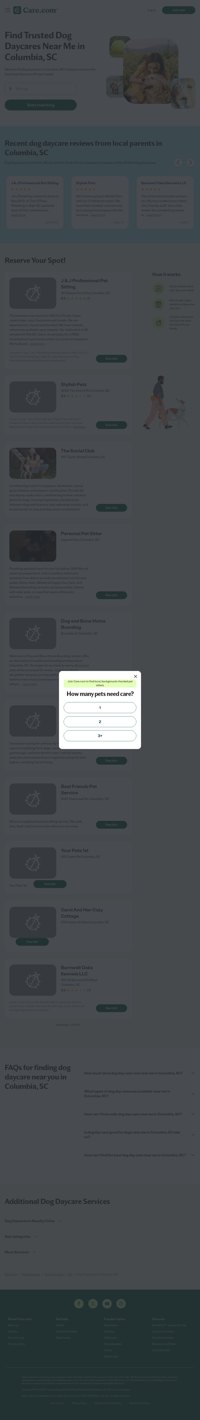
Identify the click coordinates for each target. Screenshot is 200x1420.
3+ (100, 735)
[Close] (135, 676)
